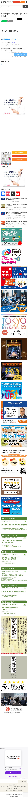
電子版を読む (20, 159)
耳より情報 (7, 10)
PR (1, 64)
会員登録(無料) (19, 152)
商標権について (17, 788)
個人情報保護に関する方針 (11, 790)
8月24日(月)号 (6, 167)
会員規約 (20, 790)
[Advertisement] (14, 80)
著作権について (10, 788)
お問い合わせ (8, 786)
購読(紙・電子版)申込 (20, 156)
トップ (2, 10)
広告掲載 (14, 786)
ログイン (22, 1)
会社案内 (3, 786)
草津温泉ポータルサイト (10, 39)
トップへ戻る (23, 781)
